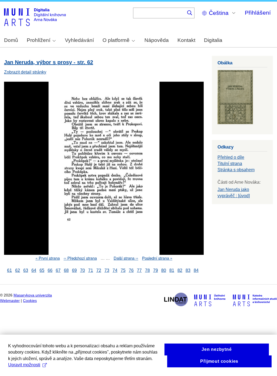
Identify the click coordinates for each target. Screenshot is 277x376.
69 (74, 270)
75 (123, 270)
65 (41, 270)
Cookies (30, 301)
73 (106, 270)
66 (50, 270)
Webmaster (10, 301)
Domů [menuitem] (11, 40)
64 (33, 270)
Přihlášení (258, 12)
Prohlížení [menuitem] (38, 40)
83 (188, 270)
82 (179, 270)
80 (163, 270)
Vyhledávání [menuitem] (79, 40)
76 (131, 270)
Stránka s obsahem (236, 169)
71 (90, 270)
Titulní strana (229, 163)
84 (196, 270)
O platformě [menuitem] (116, 40)
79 (155, 270)
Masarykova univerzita (33, 295)
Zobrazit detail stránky (25, 72)
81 (171, 270)
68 (66, 270)
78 (147, 270)
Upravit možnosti (24, 364)
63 (25, 270)
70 (82, 270)
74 (115, 270)
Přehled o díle (230, 157)
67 (58, 270)
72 (98, 270)
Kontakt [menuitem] (186, 40)
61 (9, 270)
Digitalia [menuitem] (213, 40)
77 (139, 270)
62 (17, 270)
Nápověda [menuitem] (156, 40)
